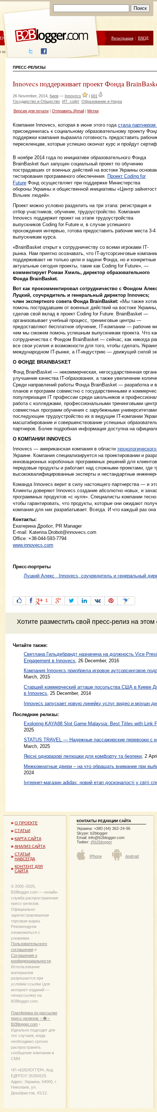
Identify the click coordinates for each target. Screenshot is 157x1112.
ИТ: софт (70, 101)
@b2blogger (101, 842)
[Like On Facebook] (19, 600)
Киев (54, 96)
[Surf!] (126, 600)
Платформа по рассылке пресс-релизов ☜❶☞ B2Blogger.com (34, 1018)
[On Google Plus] (58, 600)
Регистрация (122, 38)
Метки (93, 111)
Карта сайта (28, 838)
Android (132, 856)
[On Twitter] (71, 600)
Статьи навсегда (25, 856)
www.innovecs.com (33, 545)
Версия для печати (31, 111)
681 (94, 96)
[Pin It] (111, 600)
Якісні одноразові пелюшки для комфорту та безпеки (83, 756)
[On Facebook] (31, 600)
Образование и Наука (101, 101)
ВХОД (143, 38)
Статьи (22, 830)
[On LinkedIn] (84, 600)
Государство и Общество (36, 101)
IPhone (95, 856)
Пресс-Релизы (29, 67)
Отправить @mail (68, 111)
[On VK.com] (98, 600)
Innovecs (73, 96)
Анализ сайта (30, 846)
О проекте (26, 823)
